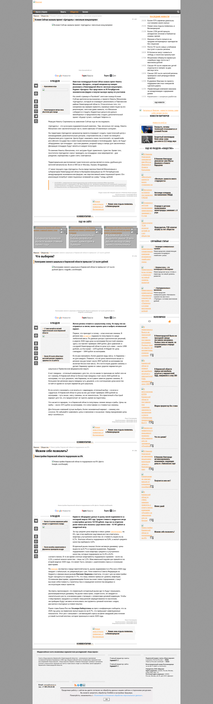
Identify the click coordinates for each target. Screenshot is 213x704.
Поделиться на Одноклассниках (36, 101)
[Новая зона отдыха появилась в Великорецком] (98, 205)
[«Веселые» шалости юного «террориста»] (147, 180)
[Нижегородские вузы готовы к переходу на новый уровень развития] (147, 275)
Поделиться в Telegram (36, 116)
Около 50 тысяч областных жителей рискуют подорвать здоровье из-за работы (52, 358)
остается (87, 336)
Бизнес (85, 11)
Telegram (78, 685)
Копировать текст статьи (36, 121)
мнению (54, 569)
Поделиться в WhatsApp (36, 106)
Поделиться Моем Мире (36, 94)
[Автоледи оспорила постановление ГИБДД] (147, 194)
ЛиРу (84, 685)
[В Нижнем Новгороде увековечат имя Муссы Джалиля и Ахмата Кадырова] (147, 162)
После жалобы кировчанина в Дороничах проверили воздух (54, 548)
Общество (74, 11)
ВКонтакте (81, 685)
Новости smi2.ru (159, 123)
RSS (75, 685)
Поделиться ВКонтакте (36, 86)
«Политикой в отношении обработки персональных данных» (117, 695)
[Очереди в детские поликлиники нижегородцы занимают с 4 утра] (147, 209)
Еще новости (159, 102)
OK (106, 699)
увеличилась (116, 531)
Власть (63, 11)
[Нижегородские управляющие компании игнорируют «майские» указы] (147, 254)
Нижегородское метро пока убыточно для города (53, 111)
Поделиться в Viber (36, 111)
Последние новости (159, 16)
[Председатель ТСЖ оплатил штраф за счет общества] (147, 228)
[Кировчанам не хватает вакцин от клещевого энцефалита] (147, 480)
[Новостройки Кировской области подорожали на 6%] (147, 531)
